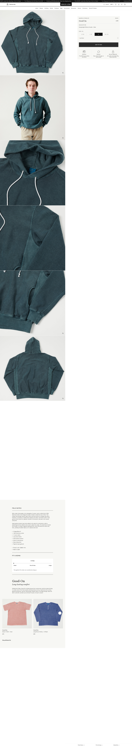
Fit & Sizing (98, 745)
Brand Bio (116, 745)
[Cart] (124, 4)
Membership (12, 4)
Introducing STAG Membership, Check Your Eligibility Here (58, 1)
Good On (82, 21)
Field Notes (80, 745)
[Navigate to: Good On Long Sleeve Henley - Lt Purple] (48, 617)
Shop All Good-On (6, 640)
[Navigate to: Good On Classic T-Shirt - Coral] (17, 617)
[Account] (121, 4)
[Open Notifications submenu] (118, 4)
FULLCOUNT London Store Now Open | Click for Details (86, 1)
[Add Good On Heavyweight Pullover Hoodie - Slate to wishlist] (118, 38)
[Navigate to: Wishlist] (115, 4)
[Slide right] (59, 613)
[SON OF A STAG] (66, 4)
